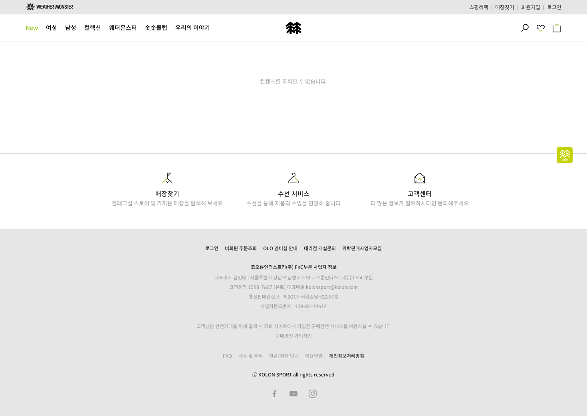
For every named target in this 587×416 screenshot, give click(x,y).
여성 (51, 28)
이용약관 (314, 356)
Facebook (274, 393)
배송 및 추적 (250, 356)
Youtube (293, 393)
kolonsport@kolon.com (332, 287)
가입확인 (303, 336)
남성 (70, 28)
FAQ (227, 356)
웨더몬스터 (123, 28)
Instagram (312, 393)
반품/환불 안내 (284, 356)
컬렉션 (92, 28)
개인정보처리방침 (346, 356)
